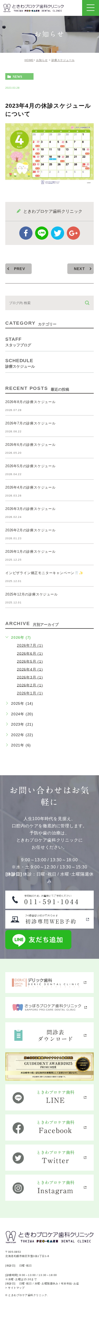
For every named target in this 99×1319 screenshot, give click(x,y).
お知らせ (42, 60)
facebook (25, 233)
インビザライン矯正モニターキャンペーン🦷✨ (44, 573)
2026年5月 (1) (30, 661)
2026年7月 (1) (30, 645)
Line (41, 233)
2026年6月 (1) (30, 653)
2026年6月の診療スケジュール (30, 445)
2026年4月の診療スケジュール (30, 487)
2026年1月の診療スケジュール (30, 552)
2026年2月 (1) (30, 685)
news (17, 76)
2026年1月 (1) (30, 693)
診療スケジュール (63, 60)
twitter (57, 233)
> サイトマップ (15, 1287)
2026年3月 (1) (30, 677)
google (73, 233)
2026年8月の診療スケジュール (30, 402)
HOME (29, 60)
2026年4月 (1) (30, 669)
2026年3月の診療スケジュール (30, 509)
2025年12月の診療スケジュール (31, 594)
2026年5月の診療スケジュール (30, 466)
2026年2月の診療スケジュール (30, 530)
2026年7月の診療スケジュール (30, 423)
